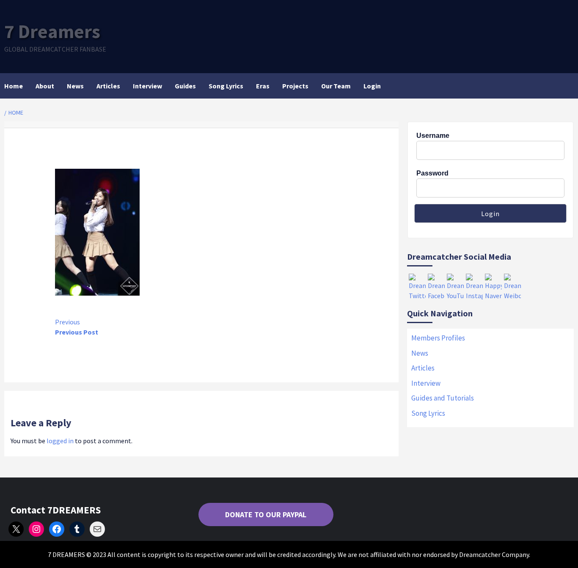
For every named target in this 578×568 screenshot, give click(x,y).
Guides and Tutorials (442, 398)
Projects (295, 86)
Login (372, 86)
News (75, 86)
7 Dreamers (52, 31)
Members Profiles (438, 338)
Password (432, 173)
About (45, 86)
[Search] (568, 86)
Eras (263, 86)
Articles (108, 86)
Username (432, 135)
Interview (147, 86)
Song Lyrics (226, 86)
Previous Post (76, 327)
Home (13, 86)
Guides (185, 86)
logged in (60, 440)
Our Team (336, 86)
